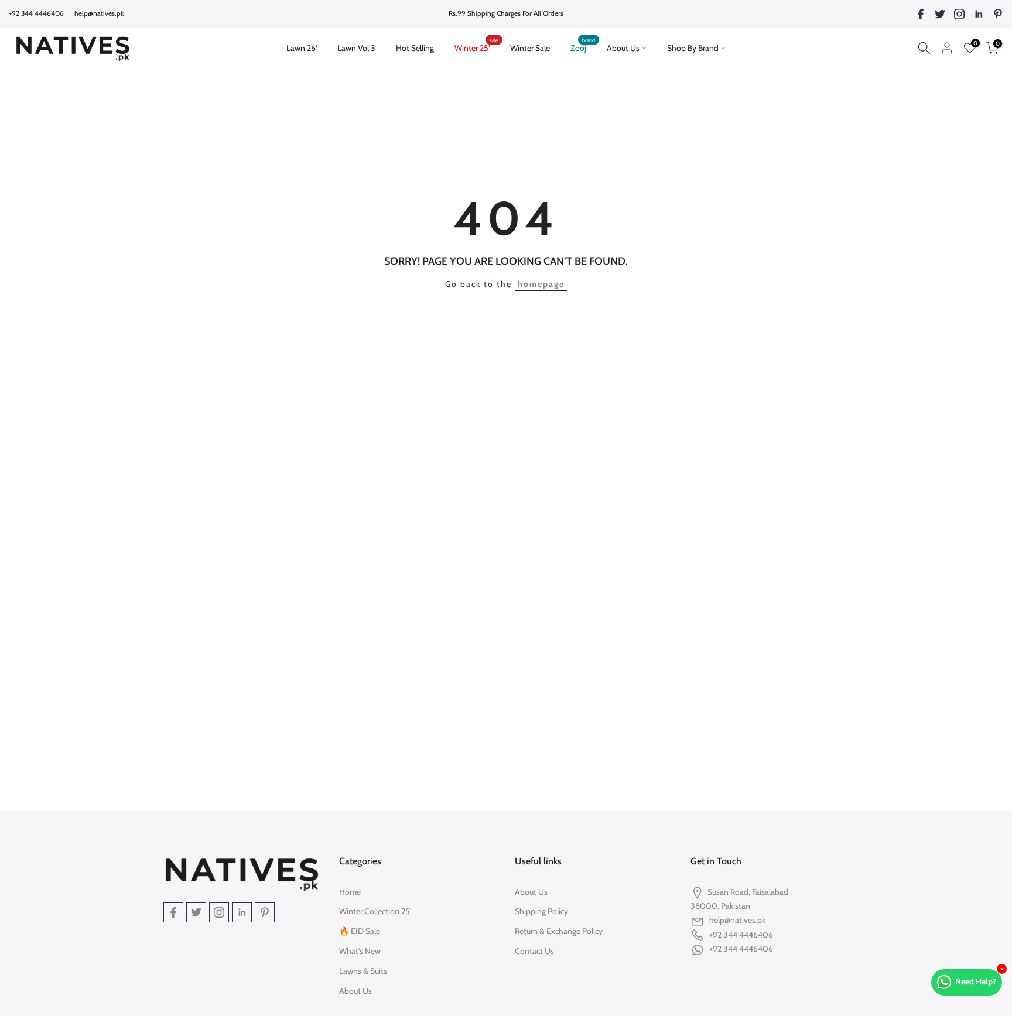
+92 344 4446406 (741, 948)
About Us (623, 48)
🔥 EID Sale (359, 931)
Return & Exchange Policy (559, 931)
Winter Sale (530, 48)
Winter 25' (476, 47)
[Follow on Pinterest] (998, 14)
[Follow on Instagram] (959, 14)
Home (350, 892)
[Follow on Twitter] (940, 14)
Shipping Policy (541, 911)
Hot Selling (415, 48)
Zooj (583, 47)
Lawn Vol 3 (356, 48)
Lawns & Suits (363, 971)
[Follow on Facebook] (920, 14)
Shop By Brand (693, 48)
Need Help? (976, 981)
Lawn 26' (306, 47)
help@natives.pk (99, 13)
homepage (541, 284)
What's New (360, 951)
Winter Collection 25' (375, 911)
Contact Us (534, 951)
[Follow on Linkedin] (978, 14)
